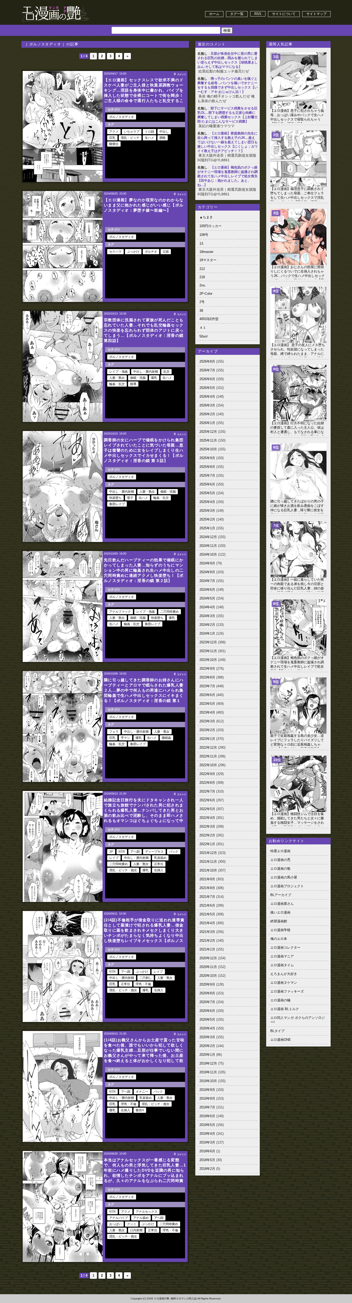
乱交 (166, 371)
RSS (257, 14)
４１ (202, 328)
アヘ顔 (135, 851)
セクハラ (115, 251)
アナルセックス (146, 1211)
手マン (125, 738)
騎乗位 (114, 144)
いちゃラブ (131, 131)
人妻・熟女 (117, 378)
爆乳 (154, 378)
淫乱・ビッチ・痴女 (123, 870)
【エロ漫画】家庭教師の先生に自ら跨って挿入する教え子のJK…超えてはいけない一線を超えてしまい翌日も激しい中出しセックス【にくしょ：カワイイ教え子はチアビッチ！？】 (227, 142)
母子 (130, 498)
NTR (122, 851)
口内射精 (136, 1230)
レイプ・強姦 (118, 371)
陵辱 (133, 384)
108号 (203, 235)
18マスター (207, 260)
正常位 (158, 864)
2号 (202, 302)
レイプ (114, 858)
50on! (203, 336)
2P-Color (205, 293)
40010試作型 (209, 319)
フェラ (114, 731)
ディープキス (154, 851)
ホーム (214, 14)
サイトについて (284, 14)
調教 (163, 138)
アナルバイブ (118, 1218)
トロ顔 (149, 131)
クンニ (131, 1224)
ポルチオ (151, 251)
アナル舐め (141, 1218)
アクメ (114, 131)
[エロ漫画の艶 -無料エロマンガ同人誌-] (55, 5)
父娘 (166, 251)
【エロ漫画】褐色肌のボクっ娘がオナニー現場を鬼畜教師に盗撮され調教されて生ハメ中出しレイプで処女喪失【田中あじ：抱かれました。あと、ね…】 (227, 176)
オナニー (142, 1091)
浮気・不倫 (143, 984)
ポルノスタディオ (121, 117)
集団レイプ (117, 504)
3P (111, 851)
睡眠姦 (166, 738)
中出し (164, 131)
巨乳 (112, 138)
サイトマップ (316, 14)
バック (173, 851)
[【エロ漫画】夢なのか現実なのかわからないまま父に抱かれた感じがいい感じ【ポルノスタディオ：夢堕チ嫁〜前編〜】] (63, 246)
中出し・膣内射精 (145, 371)
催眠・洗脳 (138, 378)
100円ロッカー (210, 226)
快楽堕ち (115, 498)
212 (202, 269)
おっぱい (115, 1224)
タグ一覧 (237, 14)
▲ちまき (206, 217)
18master (206, 252)
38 (201, 311)
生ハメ (149, 138)
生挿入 (158, 870)
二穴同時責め (169, 611)
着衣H (140, 1110)
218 (202, 277)
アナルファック (120, 611)
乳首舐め (160, 858)
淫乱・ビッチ (130, 138)
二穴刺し (145, 978)
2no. (202, 285)
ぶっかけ (133, 251)
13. (201, 243)
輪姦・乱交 (117, 384)
